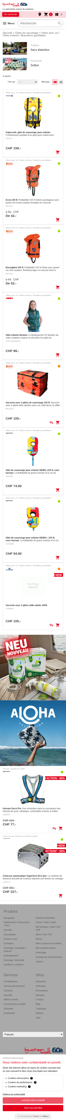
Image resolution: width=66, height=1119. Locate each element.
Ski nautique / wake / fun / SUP (48, 928)
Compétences (11, 981)
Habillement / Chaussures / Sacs (17, 924)
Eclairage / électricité (14, 960)
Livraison (8, 990)
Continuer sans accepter (13, 1058)
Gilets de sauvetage (26, 32)
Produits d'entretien (45, 918)
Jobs (38, 1017)
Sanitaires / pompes (13, 964)
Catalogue (41, 1008)
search (59, 23)
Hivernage (41, 952)
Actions (39, 961)
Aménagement (11, 955)
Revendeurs (42, 990)
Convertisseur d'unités (15, 1004)
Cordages (9, 943)
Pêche (39, 939)
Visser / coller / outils (46, 922)
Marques (40, 995)
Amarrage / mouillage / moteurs (15, 949)
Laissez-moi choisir (33, 1100)
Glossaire (8, 1008)
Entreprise (41, 981)
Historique (41, 986)
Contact (39, 999)
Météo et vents (11, 999)
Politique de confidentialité (14, 1094)
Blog (38, 1004)
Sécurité (7, 32)
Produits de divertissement (49, 957)
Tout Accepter (33, 1108)
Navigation (9, 918)
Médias (39, 1013)
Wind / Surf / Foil (44, 934)
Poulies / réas (10, 939)
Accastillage (10, 934)
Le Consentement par (33, 1116)
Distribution (9, 1013)
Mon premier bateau (46, 948)
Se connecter (10, 14)
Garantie (8, 995)
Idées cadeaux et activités (48, 943)
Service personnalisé (14, 986)
